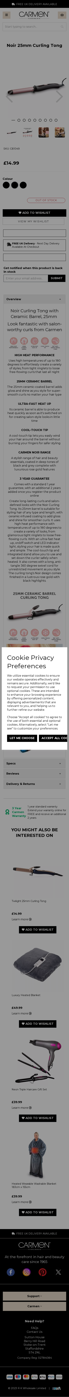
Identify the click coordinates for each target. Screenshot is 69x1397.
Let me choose (22, 738)
